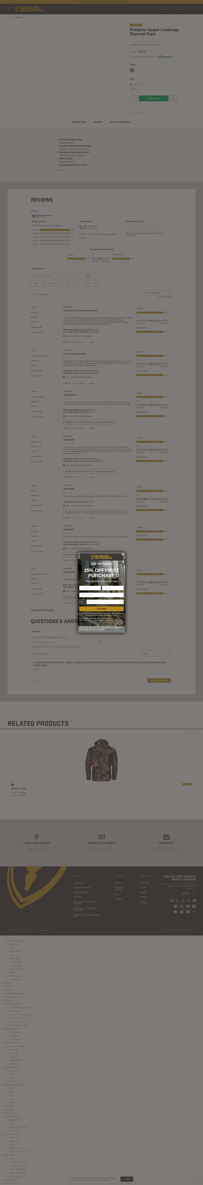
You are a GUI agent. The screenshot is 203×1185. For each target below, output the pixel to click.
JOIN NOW (101, 608)
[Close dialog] (123, 554)
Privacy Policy (110, 629)
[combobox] (83, 602)
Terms (120, 629)
